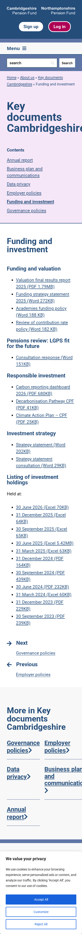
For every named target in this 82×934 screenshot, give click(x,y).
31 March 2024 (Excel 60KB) (44, 594)
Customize (41, 912)
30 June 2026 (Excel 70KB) (42, 507)
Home (11, 77)
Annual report (20, 160)
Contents (15, 150)
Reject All (41, 924)
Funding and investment (30, 201)
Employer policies (24, 193)
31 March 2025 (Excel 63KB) (44, 551)
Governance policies (26, 210)
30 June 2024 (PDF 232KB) (42, 586)
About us (27, 77)
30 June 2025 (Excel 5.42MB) (45, 543)
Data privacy (18, 184)
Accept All (41, 899)
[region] (41, 892)
